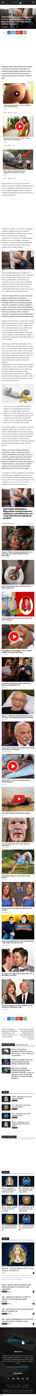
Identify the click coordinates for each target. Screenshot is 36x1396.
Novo (7, 6)
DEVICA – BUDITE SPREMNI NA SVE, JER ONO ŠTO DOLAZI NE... (9, 1209)
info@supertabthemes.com (21, 1367)
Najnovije (4, 1064)
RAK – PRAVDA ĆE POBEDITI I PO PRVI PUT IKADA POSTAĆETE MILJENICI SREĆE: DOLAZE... (16, 1299)
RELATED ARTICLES (8, 1045)
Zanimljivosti (8, 14)
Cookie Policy (25, 1385)
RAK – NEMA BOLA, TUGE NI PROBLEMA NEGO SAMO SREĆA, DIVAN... (26, 1190)
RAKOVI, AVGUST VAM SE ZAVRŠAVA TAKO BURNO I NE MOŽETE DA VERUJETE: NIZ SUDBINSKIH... (16, 1287)
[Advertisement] (18, 51)
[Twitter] (13, 1378)
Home (2, 6)
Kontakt (19, 1385)
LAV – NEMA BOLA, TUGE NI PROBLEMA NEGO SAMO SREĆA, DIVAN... (26, 1209)
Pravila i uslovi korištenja (14, 1387)
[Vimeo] (18, 1378)
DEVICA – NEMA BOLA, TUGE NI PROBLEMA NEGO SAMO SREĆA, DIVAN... (21, 1123)
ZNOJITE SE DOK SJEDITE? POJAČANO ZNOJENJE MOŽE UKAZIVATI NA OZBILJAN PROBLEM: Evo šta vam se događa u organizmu (26, 1034)
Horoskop (14, 1100)
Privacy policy (25, 1387)
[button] (33, 2)
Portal (3, 1273)
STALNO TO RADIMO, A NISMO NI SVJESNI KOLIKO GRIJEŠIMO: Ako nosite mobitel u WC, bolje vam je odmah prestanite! (9, 1033)
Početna (8, 1385)
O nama (13, 1385)
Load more (17, 1131)
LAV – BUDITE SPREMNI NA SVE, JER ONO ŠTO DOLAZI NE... (9, 1227)
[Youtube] (27, 1378)
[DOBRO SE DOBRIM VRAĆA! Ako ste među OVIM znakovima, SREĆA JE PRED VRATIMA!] (6, 1062)
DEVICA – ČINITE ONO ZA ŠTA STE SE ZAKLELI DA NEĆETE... (17, 1269)
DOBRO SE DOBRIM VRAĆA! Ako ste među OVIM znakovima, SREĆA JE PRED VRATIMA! (22, 1062)
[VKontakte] (22, 1378)
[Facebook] (8, 1378)
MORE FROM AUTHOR (22, 1045)
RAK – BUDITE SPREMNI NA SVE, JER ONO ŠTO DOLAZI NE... (26, 1227)
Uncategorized (5, 1053)
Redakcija (5, 26)
